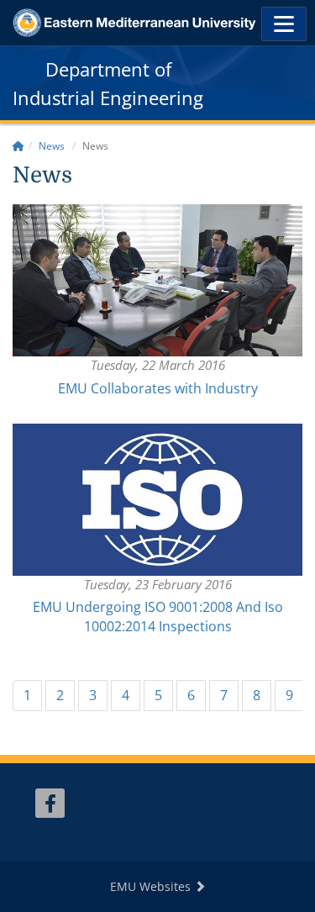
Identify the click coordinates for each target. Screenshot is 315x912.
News (52, 146)
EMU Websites (152, 886)
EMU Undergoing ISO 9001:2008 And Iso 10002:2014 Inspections (158, 616)
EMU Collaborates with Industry (158, 388)
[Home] (18, 146)
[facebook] (50, 803)
